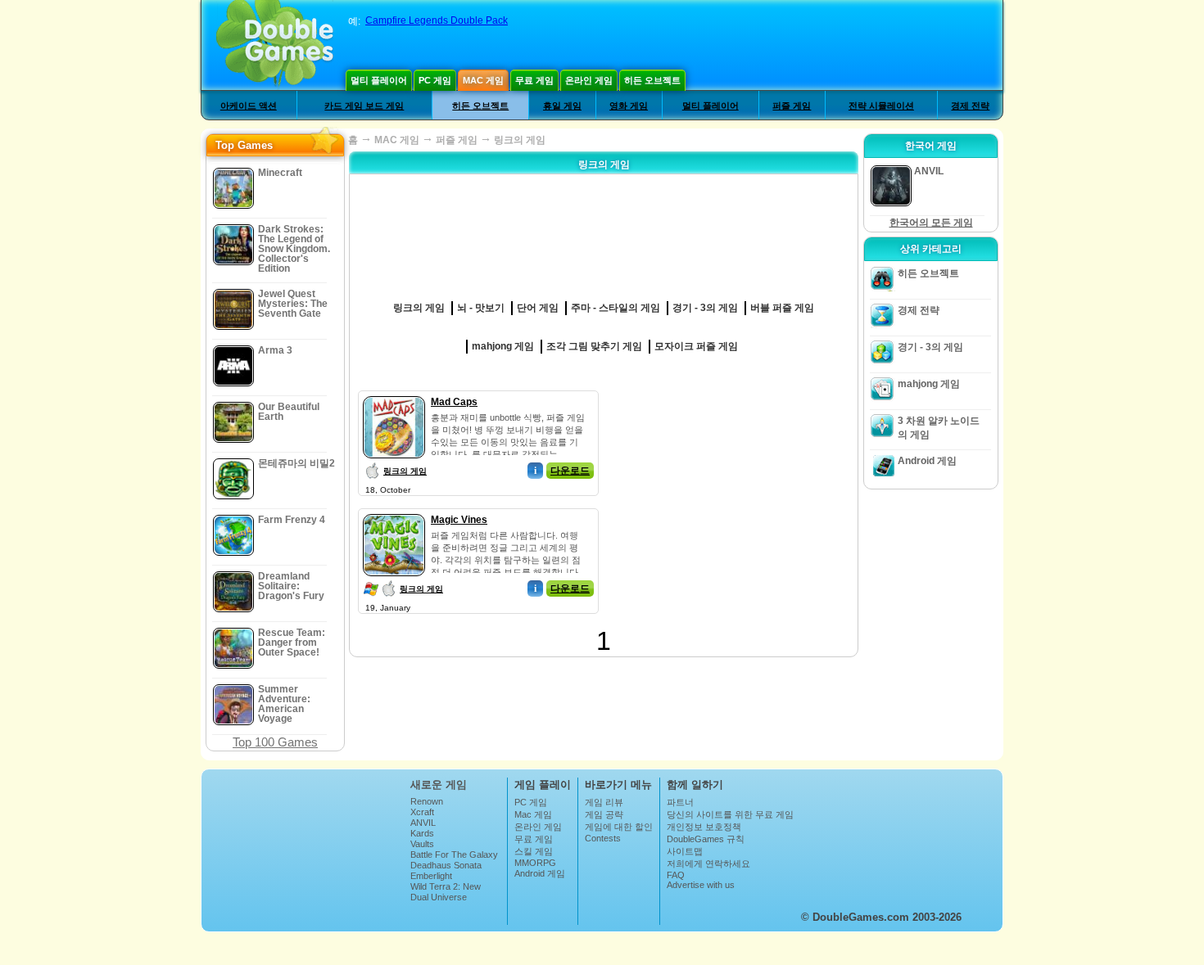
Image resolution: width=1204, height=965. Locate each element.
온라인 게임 (589, 80)
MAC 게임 (396, 140)
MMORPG (535, 863)
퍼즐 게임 (791, 105)
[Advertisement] (729, 492)
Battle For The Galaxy (454, 854)
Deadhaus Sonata (446, 865)
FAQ (676, 875)
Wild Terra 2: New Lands (445, 891)
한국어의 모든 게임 (931, 222)
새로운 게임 (438, 784)
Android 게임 (927, 461)
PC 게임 (435, 80)
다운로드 (570, 470)
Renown (426, 801)
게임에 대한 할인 (619, 827)
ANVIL (423, 822)
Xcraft (422, 812)
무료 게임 (534, 80)
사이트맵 (685, 851)
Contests (603, 838)
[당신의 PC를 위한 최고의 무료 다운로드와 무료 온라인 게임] (274, 45)
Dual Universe (438, 897)
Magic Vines (459, 519)
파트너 (680, 802)
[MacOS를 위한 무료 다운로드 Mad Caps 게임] (394, 393)
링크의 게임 (405, 471)
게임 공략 (604, 814)
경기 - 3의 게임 (930, 347)
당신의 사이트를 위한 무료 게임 (730, 814)
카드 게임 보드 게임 (364, 105)
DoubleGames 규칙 (706, 839)
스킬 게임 (533, 851)
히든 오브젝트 (652, 80)
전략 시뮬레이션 (881, 105)
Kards (422, 833)
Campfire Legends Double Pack (436, 20)
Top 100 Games (275, 742)
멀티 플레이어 (379, 80)
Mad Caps (454, 402)
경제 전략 (970, 105)
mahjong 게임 (929, 384)
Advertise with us (701, 885)
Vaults (422, 844)
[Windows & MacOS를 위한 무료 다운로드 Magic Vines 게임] (394, 510)
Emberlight (431, 876)
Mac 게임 (483, 80)
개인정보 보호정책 (704, 827)
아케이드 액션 (248, 105)
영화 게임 (628, 105)
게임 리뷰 (604, 802)
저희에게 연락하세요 (708, 863)
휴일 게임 (562, 105)
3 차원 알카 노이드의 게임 (939, 427)
